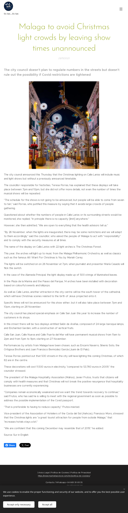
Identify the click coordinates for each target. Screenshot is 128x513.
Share (12, 445)
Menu (121, 9)
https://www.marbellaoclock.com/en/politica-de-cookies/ (64, 476)
